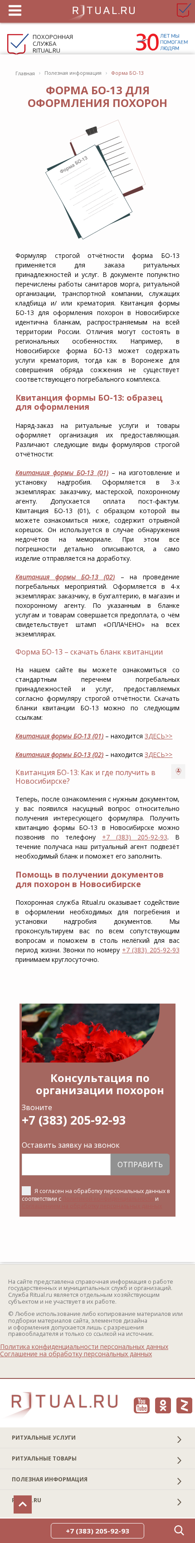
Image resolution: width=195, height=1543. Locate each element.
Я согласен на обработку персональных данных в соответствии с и (96, 1198)
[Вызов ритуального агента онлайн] (178, 771)
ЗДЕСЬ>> (158, 736)
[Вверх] (23, 1504)
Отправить (140, 1164)
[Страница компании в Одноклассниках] (163, 1405)
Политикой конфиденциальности (108, 1199)
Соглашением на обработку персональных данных (92, 1206)
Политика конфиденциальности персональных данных (84, 1346)
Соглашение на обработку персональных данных (76, 1354)
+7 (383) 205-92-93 (134, 837)
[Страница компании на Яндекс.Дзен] (184, 1405)
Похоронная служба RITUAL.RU (53, 43)
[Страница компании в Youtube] (142, 1405)
